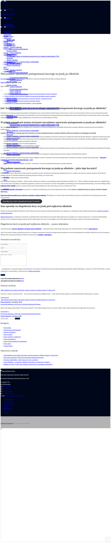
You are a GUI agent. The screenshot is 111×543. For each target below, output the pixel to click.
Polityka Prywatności (7, 423)
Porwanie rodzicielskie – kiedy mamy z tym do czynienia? (21, 360)
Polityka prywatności (34, 271)
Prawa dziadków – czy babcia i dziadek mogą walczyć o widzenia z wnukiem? (27, 362)
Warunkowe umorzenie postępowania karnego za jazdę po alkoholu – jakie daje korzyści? (28, 98)
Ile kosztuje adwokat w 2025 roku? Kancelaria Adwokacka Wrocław (21, 304)
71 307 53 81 (6, 389)
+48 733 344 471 (8, 391)
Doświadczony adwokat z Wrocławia (11, 189)
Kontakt (6, 413)
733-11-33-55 (7, 386)
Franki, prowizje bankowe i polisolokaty (15, 341)
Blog (5, 411)
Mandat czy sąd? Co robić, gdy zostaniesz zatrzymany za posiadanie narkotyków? (28, 364)
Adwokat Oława (8, 401)
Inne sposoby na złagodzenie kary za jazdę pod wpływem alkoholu (22, 101)
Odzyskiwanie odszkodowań (12, 330)
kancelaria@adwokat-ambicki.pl (14, 396)
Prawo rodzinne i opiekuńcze (12, 337)
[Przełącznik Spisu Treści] (2, 90)
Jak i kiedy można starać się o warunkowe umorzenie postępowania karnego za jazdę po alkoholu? (31, 94)
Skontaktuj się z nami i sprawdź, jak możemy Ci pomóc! (21, 201)
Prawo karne (5, 82)
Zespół (6, 406)
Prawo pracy (7, 343)
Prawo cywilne (8, 334)
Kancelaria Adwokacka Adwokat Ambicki (13, 79)
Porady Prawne (8, 346)
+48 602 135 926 (8, 393)
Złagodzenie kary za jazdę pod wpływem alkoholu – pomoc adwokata (23, 103)
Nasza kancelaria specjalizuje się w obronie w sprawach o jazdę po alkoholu (23, 195)
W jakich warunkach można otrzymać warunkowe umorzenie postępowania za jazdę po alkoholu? (30, 96)
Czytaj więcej (5, 297)
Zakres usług (7, 408)
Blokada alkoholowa (6, 217)
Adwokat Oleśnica (9, 399)
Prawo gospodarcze (10, 339)
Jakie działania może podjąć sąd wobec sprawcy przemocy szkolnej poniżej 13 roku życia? (28, 290)
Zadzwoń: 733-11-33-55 (8, 14)
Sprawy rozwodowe (9, 332)
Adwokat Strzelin (9, 404)
